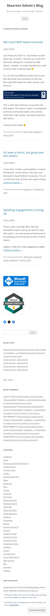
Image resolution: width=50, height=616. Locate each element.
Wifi (5, 564)
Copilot (6, 473)
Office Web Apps (10, 513)
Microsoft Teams (10, 503)
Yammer (6, 570)
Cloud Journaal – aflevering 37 (15, 363)
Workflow (7, 567)
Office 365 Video (10, 510)
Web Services (8, 560)
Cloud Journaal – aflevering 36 (15, 366)
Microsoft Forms (10, 500)
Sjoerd (6, 396)
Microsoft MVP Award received (23, 42)
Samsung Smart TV (11, 527)
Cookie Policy (14, 605)
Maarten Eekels (9, 406)
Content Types (9, 470)
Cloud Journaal (9, 467)
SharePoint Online (10, 544)
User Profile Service (11, 557)
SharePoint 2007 (10, 534)
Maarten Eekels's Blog (25, 5)
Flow (5, 487)
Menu (25, 18)
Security (6, 530)
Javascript (7, 493)
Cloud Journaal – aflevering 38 (15, 359)
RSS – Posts (8, 379)
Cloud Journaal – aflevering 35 (15, 369)
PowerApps (8, 520)
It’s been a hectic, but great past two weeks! (23, 154)
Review (6, 523)
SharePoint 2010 (10, 537)
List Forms (7, 497)
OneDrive (7, 517)
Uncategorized (9, 554)
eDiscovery (7, 483)
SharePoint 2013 (10, 540)
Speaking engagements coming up (23, 211)
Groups (6, 490)
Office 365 (28, 132)
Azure (5, 460)
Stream (6, 550)
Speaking (36, 132)
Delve (5, 480)
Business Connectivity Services (15, 463)
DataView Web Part (11, 477)
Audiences (7, 457)
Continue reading (12, 182)
